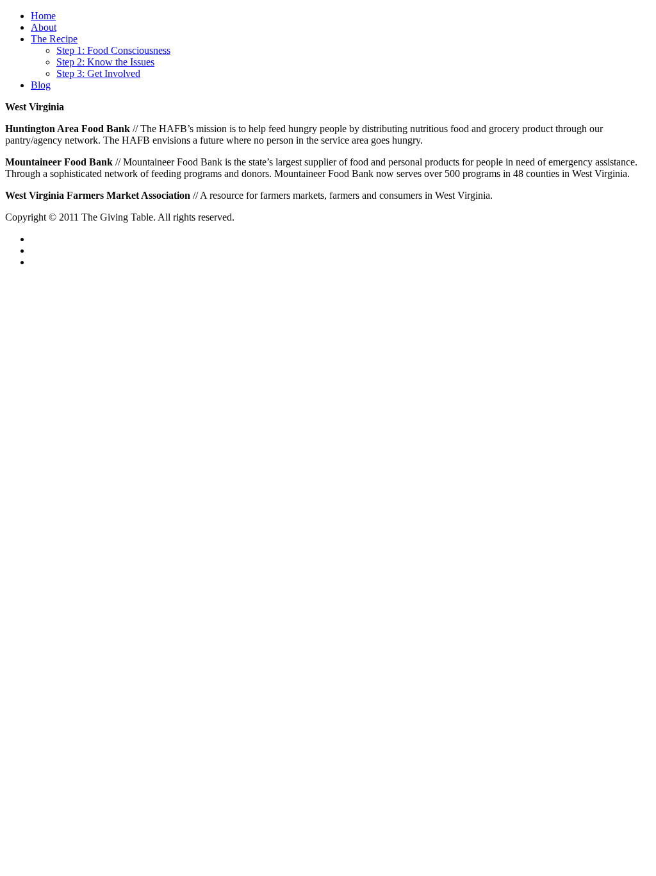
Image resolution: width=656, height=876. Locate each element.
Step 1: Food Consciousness (113, 50)
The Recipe (54, 38)
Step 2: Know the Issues (105, 61)
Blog (41, 85)
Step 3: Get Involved (98, 73)
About (43, 27)
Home (43, 15)
